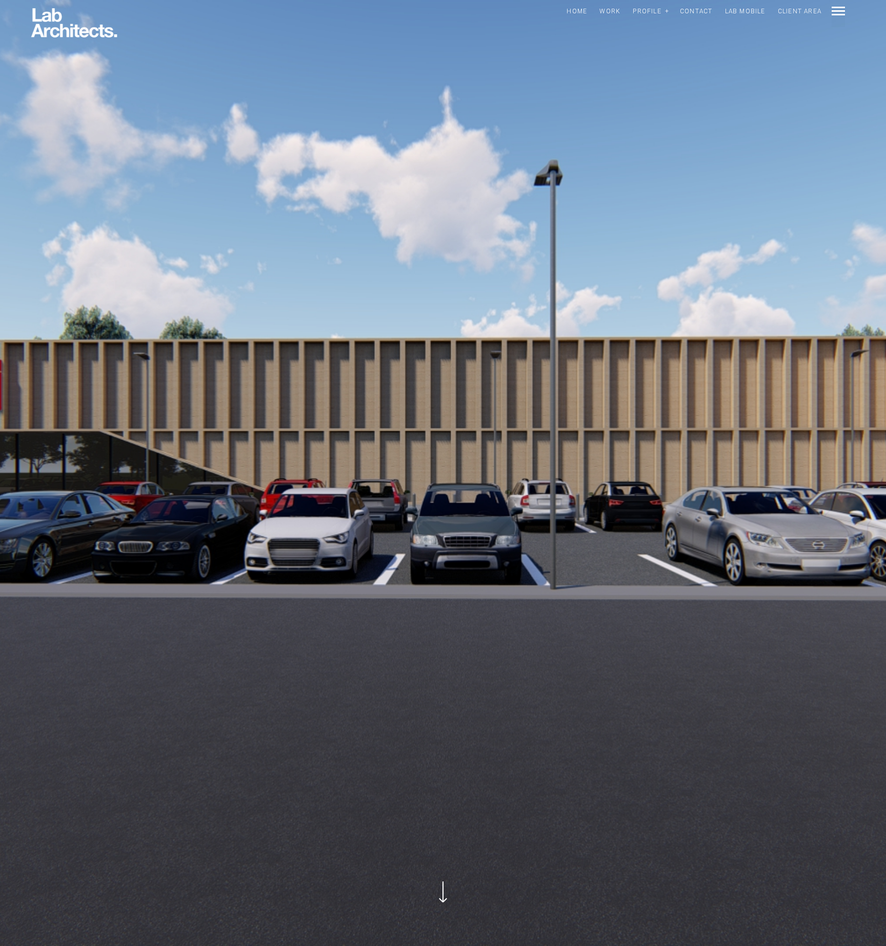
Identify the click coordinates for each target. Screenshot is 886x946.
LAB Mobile (745, 11)
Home (577, 11)
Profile (647, 11)
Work (609, 11)
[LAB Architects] (74, 23)
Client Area (799, 11)
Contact (696, 11)
